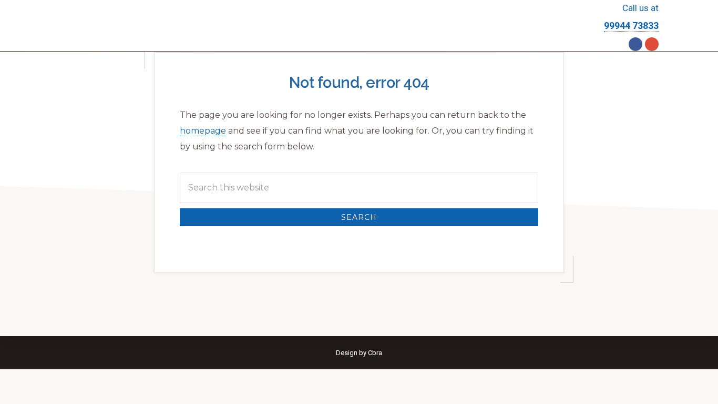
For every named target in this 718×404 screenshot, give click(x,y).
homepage (203, 131)
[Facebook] (635, 44)
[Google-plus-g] (652, 44)
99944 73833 (631, 25)
